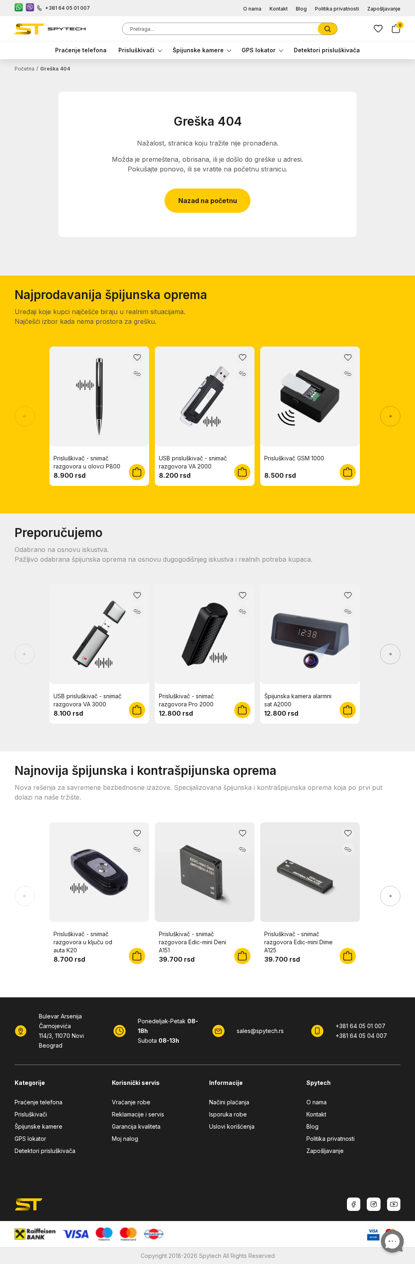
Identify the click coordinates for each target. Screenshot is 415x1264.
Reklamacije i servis (138, 1114)
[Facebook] (353, 1204)
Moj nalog (125, 1138)
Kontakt (279, 9)
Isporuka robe (228, 1114)
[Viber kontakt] (30, 8)
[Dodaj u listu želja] (137, 357)
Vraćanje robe (131, 1102)
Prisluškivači (136, 50)
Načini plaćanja (229, 1102)
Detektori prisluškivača (327, 50)
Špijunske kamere (198, 50)
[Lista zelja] (378, 28)
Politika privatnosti (337, 9)
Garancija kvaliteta (136, 1126)
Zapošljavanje (383, 9)
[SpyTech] (50, 29)
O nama (252, 9)
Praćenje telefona (81, 50)
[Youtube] (393, 1204)
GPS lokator (259, 50)
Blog (301, 9)
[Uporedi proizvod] (137, 374)
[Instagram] (374, 1204)
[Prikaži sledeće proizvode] (390, 416)
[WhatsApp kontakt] (19, 8)
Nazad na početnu (207, 201)
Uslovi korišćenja (232, 1126)
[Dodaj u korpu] (137, 472)
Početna (24, 69)
